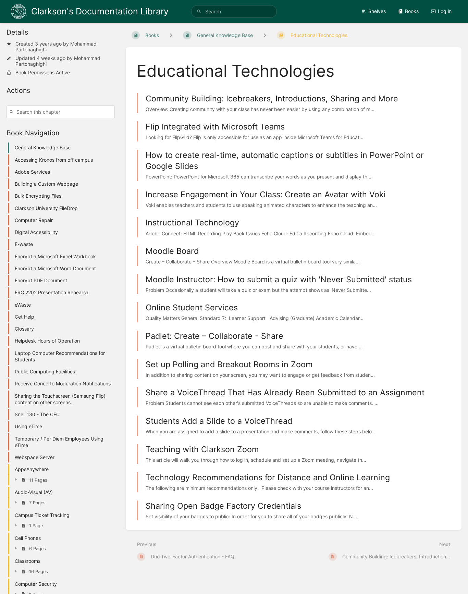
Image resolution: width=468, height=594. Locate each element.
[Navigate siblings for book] (171, 35)
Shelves (377, 11)
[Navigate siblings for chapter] (265, 35)
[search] (234, 11)
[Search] (199, 11)
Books (412, 11)
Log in (445, 11)
